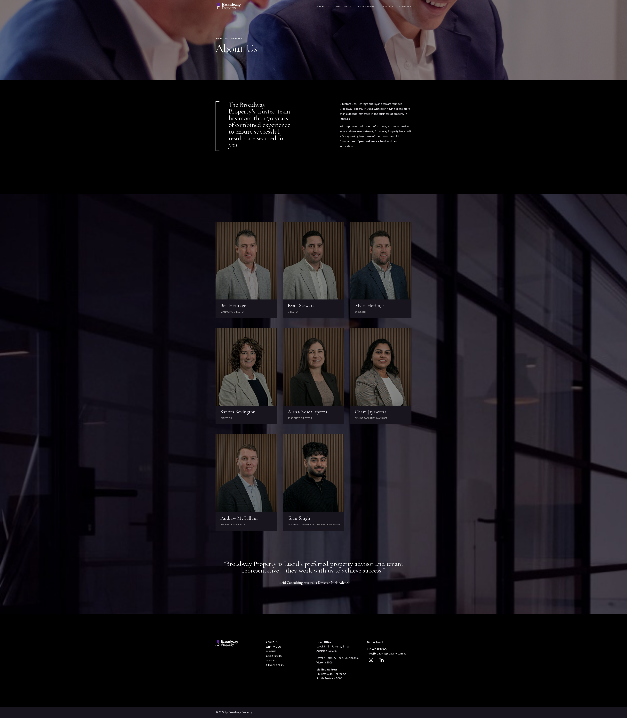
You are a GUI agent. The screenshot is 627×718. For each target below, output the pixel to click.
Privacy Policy (275, 665)
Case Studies (367, 6)
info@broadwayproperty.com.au (387, 653)
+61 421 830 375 (377, 649)
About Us (323, 6)
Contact (405, 6)
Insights (388, 6)
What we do (273, 646)
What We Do (344, 6)
